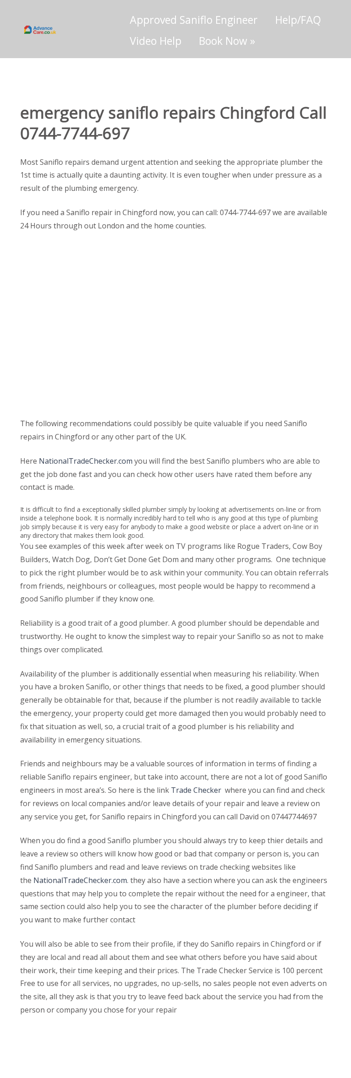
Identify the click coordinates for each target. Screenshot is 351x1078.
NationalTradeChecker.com (86, 461)
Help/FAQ (298, 19)
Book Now (227, 40)
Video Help (155, 40)
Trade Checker (196, 790)
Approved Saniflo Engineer (194, 19)
